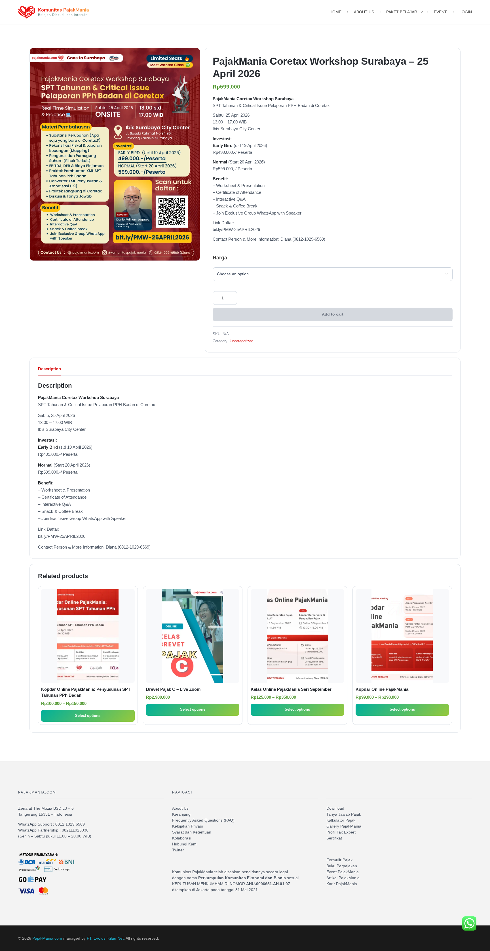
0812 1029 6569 (70, 824)
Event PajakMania (342, 872)
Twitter (178, 850)
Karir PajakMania (341, 883)
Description (49, 368)
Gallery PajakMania (343, 826)
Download (335, 808)
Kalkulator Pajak (340, 820)
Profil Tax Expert (341, 832)
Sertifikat (334, 838)
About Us (180, 808)
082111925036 (75, 830)
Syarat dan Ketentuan (191, 832)
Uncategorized (241, 341)
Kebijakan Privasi (187, 826)
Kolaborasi (181, 838)
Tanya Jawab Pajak (343, 814)
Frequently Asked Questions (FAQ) (203, 820)
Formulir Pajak (339, 860)
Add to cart (332, 314)
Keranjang (181, 814)
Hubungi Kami (184, 844)
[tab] (49, 370)
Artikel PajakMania (343, 878)
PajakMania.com (47, 938)
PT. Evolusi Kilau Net (105, 938)
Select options (87, 715)
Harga (220, 258)
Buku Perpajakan (341, 866)
